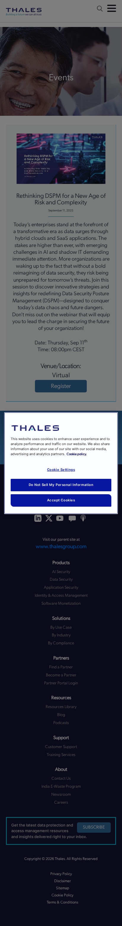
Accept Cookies (61, 500)
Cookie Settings (61, 470)
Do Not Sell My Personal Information (61, 485)
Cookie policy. (77, 454)
